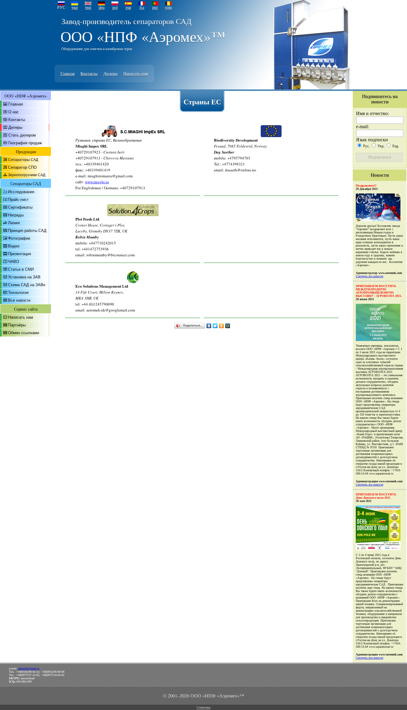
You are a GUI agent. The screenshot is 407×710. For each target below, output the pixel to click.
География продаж (25, 143)
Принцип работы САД (27, 230)
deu (102, 7)
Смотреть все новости (369, 276)
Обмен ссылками (23, 333)
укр (75, 7)
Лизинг (14, 223)
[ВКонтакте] (209, 326)
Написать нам (135, 73)
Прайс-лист (18, 199)
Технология (18, 292)
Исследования (21, 192)
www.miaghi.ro (97, 182)
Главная (67, 73)
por (155, 7)
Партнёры (17, 325)
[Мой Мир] (228, 326)
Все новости (19, 300)
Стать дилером (22, 135)
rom (168, 7)
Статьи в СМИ (21, 269)
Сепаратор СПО (22, 167)
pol (115, 7)
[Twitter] (215, 326)
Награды (16, 215)
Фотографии (19, 238)
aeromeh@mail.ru (28, 668)
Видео (13, 246)
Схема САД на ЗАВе (26, 285)
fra (141, 7)
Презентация (19, 254)
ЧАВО (13, 261)
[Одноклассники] (221, 326)
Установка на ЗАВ (24, 277)
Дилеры (110, 73)
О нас (13, 112)
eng (88, 7)
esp (128, 7)
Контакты (88, 73)
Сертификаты (20, 207)
